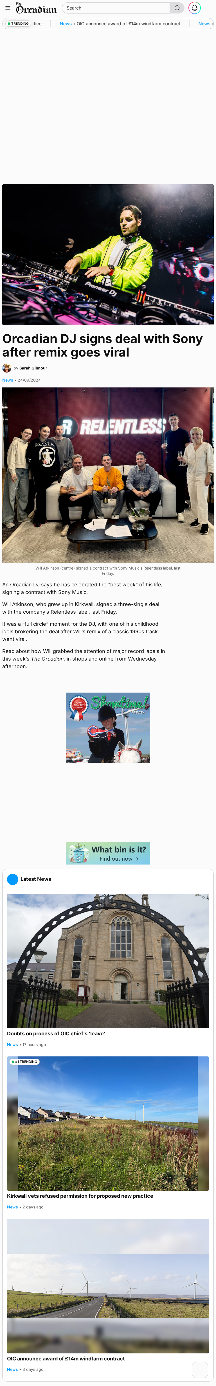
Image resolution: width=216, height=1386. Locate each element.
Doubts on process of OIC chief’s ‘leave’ (56, 1033)
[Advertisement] (108, 802)
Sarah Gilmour (33, 368)
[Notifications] (194, 7)
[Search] (177, 7)
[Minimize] (204, 1365)
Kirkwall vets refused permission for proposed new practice (80, 1196)
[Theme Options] (208, 7)
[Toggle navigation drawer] (8, 7)
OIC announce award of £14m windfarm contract (66, 1359)
